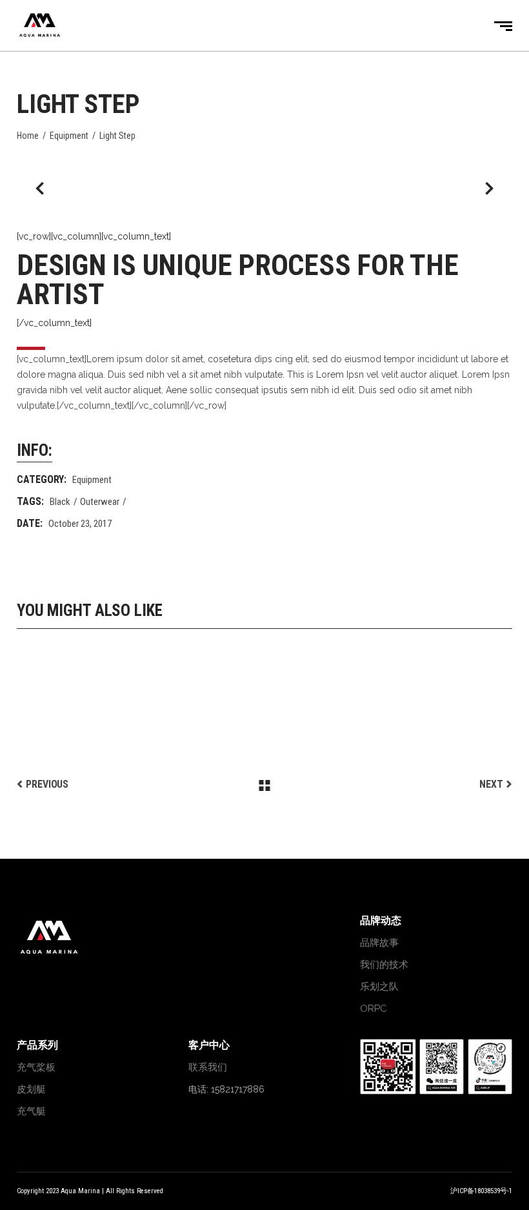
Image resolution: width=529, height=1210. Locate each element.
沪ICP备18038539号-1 (481, 1191)
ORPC (373, 1008)
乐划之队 (379, 986)
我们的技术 (384, 964)
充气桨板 (36, 1067)
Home (28, 135)
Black (60, 502)
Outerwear (99, 502)
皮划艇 (31, 1089)
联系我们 (207, 1067)
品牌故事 (379, 943)
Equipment (69, 135)
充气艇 (31, 1111)
